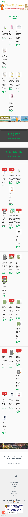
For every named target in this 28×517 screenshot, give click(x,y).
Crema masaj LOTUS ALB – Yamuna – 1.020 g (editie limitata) (4, 83)
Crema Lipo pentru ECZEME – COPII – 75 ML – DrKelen (11, 36)
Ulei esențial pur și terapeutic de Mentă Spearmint (18, 310)
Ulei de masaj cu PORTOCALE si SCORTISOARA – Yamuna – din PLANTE (12, 219)
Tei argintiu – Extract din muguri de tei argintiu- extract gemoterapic (5, 264)
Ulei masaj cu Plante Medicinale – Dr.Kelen (18, 177)
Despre (14, 486)
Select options (18, 318)
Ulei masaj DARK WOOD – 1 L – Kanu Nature (3, 219)
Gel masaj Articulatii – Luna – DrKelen (4, 178)
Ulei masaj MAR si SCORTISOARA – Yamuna (12, 177)
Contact (14, 491)
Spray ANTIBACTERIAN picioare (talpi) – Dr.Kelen (6, 33)
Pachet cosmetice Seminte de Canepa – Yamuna (4, 287)
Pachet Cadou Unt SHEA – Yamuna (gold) (11, 264)
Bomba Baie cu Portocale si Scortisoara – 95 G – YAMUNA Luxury (18, 380)
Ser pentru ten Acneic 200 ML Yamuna (18, 240)
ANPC (14, 495)
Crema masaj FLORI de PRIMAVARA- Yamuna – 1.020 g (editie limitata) (5, 60)
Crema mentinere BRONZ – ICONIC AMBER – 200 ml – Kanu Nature (18, 36)
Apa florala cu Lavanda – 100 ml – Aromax (11, 310)
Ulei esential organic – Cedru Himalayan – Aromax (11, 403)
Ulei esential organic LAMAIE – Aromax (4, 426)
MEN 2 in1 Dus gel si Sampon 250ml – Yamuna (4, 403)
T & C (14, 480)
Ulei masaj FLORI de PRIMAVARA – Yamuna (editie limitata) (12, 82)
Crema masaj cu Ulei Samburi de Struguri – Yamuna (18, 404)
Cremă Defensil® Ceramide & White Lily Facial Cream (11, 104)
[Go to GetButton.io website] (3, 515)
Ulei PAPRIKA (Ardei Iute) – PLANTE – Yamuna (11, 197)
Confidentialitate (14, 482)
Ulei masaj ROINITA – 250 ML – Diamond (18, 219)
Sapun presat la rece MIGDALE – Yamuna (18, 359)
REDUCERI (14, 493)
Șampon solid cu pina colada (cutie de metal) (4, 310)
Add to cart (4, 39)
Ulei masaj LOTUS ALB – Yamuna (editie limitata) (18, 83)
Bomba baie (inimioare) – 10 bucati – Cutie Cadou (4, 360)
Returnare (14, 484)
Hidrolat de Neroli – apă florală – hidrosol (18, 264)
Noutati (14, 489)
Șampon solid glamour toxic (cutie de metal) (18, 332)
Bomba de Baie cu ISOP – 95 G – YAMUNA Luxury (11, 360)
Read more (3, 227)
